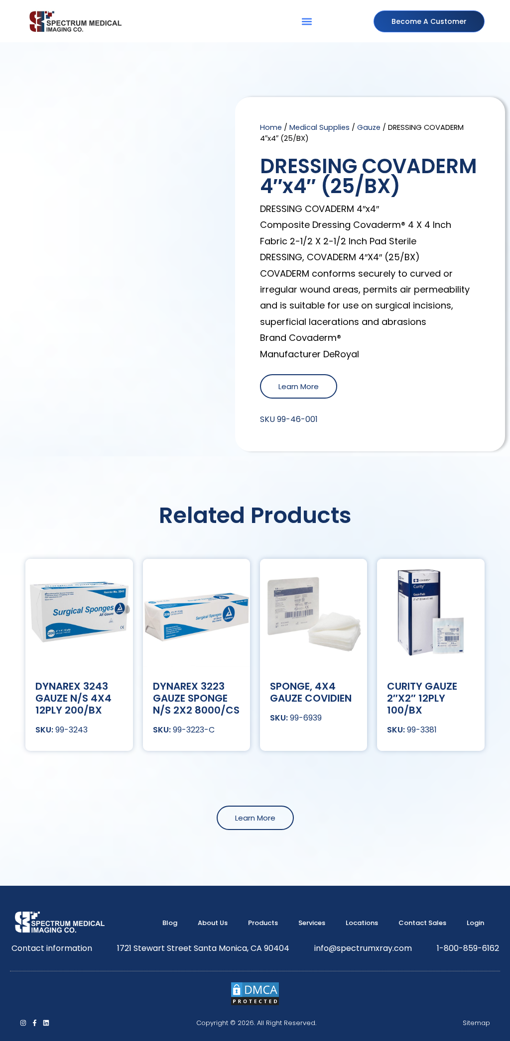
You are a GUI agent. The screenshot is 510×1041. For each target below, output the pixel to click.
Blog (169, 923)
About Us (213, 923)
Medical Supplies (319, 127)
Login (475, 923)
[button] (306, 21)
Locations (362, 923)
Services (311, 923)
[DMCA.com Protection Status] (255, 1003)
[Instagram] (23, 1023)
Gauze (369, 127)
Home (271, 127)
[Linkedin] (46, 1023)
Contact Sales (422, 923)
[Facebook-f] (34, 1023)
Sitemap (476, 1023)
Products (263, 923)
